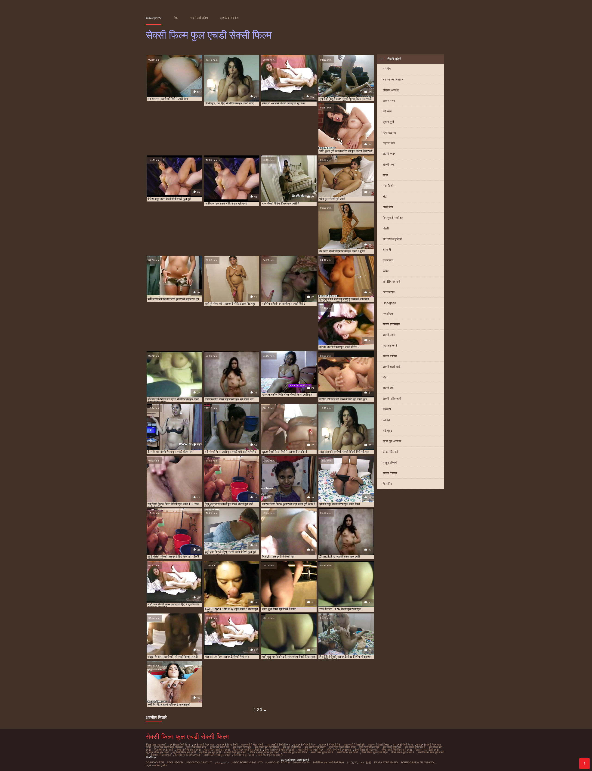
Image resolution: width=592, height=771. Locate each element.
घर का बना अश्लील (393, 79)
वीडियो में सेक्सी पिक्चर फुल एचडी (264, 752)
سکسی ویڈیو (222, 762)
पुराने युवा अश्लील (392, 441)
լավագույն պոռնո (277, 762)
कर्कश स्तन (389, 100)
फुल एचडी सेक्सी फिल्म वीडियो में (168, 747)
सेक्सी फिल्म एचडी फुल (161, 754)
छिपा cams (389, 132)
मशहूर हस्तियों (390, 462)
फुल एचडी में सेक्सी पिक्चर (278, 744)
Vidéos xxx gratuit (199, 762)
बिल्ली (386, 228)
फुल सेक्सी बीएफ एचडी (369, 747)
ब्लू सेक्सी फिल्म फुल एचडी (184, 752)
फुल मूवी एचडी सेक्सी (292, 747)
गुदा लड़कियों (390, 345)
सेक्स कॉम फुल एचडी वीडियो (295, 752)
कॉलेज (386, 420)
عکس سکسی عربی (156, 765)
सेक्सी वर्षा (388, 388)
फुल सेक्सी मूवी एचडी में (415, 747)
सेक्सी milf (389, 154)
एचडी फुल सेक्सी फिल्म (180, 744)
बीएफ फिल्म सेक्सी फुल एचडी (217, 749)
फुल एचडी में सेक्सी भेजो (329, 744)
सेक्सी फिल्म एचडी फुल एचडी (187, 754)
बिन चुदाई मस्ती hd (393, 218)
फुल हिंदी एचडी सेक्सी (163, 749)
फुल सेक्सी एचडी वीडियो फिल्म (342, 747)
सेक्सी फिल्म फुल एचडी (244, 754)
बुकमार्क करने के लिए (229, 17)
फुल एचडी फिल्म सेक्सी (227, 744)
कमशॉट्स (388, 313)
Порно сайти (155, 762)
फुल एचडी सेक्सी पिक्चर (378, 744)
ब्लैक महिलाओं (390, 452)
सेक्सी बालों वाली (392, 366)
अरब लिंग (388, 207)
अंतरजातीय (389, 292)
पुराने (385, 175)
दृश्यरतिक (388, 260)
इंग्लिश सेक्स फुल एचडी (156, 744)
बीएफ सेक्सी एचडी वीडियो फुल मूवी (279, 749)
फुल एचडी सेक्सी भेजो (219, 747)
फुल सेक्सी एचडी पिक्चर (315, 747)
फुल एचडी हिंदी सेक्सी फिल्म (267, 747)
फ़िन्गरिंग (387, 484)
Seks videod (175, 762)
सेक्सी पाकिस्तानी (392, 398)
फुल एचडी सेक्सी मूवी (242, 747)
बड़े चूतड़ (387, 430)
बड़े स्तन (387, 111)
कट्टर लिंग (389, 143)
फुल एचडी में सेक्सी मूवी (354, 744)
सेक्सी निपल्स (390, 473)
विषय (176, 17)
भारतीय (387, 69)
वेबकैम (386, 271)
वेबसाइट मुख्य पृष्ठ (153, 17)
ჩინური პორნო (301, 762)
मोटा (385, 377)
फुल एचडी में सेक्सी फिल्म (304, 744)
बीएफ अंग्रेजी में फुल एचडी (188, 749)
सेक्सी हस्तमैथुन (391, 324)
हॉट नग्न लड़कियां (392, 239)
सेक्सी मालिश (390, 356)
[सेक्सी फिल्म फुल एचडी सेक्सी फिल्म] (584, 763)
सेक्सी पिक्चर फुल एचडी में (402, 752)
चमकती (387, 249)
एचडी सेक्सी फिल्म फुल (204, 744)
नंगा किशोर (389, 186)
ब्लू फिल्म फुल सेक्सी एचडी (426, 749)
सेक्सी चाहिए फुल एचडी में (322, 752)
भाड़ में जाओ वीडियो (199, 17)
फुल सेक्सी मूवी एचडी (392, 747)
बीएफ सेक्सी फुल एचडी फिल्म (311, 749)
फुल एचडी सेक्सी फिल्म (403, 744)
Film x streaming (386, 762)
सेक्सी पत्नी (389, 164)
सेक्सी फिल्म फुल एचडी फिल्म (270, 754)
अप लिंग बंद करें (391, 281)
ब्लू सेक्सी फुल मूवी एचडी (210, 752)
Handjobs (389, 303)
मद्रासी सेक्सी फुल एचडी (235, 752)
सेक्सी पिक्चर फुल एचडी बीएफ (374, 752)
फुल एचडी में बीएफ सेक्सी (252, 744)
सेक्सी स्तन (389, 335)
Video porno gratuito (247, 762)
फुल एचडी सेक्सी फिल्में (196, 747)
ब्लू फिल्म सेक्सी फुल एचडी (157, 752)
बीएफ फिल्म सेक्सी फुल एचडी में (247, 749)
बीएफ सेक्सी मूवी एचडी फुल (339, 749)
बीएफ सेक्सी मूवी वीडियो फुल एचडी (397, 749)
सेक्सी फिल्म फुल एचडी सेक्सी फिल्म (328, 762)
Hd (385, 196)
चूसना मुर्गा (388, 122)
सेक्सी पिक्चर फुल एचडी (347, 752)
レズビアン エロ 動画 (359, 762)
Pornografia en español (418, 762)
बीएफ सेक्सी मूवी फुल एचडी (366, 749)
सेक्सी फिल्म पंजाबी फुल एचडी (217, 754)
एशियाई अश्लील (391, 90)
